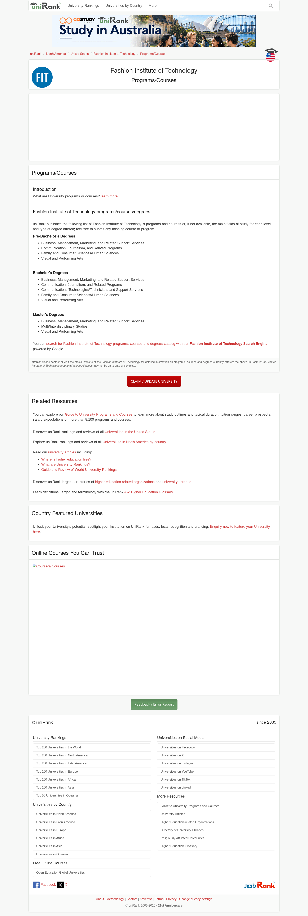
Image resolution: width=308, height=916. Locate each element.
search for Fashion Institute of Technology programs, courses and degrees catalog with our (156, 344)
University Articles (172, 814)
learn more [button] (109, 196)
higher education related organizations (125, 482)
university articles (62, 452)
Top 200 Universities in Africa (56, 779)
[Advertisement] (154, 127)
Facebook (48, 885)
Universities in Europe (51, 830)
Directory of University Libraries (182, 830)
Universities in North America (56, 814)
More (153, 6)
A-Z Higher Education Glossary (148, 492)
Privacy (171, 899)
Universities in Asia (49, 846)
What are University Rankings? (65, 464)
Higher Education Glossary (178, 846)
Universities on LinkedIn (176, 787)
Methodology (115, 899)
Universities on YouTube (177, 771)
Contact (132, 899)
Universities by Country (123, 6)
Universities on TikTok (175, 779)
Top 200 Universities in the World (58, 747)
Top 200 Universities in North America (62, 755)
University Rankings (83, 6)
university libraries (176, 482)
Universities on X (172, 755)
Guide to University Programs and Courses (98, 414)
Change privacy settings (195, 899)
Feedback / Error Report (154, 704)
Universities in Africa (50, 838)
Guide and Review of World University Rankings (79, 470)
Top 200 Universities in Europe (57, 771)
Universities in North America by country (134, 442)
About (100, 899)
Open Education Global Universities (60, 872)
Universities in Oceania (52, 854)
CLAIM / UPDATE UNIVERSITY (154, 381)
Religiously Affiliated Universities (182, 838)
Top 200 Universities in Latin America (61, 763)
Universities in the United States (130, 432)
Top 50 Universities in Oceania (57, 795)
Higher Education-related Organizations (187, 822)
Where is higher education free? (66, 459)
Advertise (146, 899)
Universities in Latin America (55, 822)
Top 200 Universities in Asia (55, 787)
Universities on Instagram (177, 763)
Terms (159, 899)
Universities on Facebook (177, 747)
